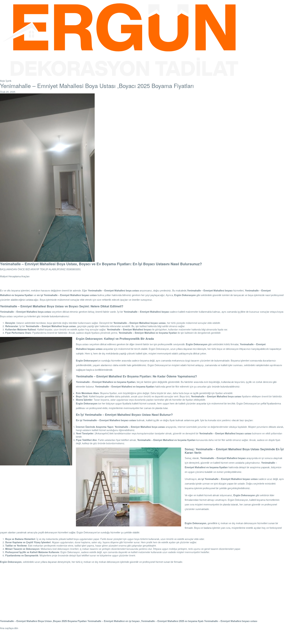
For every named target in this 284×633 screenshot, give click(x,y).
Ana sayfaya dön (9, 628)
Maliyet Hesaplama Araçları (15, 276)
